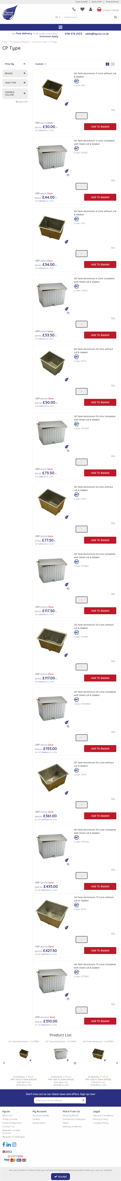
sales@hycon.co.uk (97, 33)
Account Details (41, 1115)
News (66, 1123)
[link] (3, 1144)
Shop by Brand (112, 2)
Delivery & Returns (72, 1126)
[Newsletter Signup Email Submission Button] (83, 1100)
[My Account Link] (90, 9)
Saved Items (39, 1123)
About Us (7, 1115)
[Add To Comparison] (68, 175)
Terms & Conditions (103, 1115)
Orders (36, 1119)
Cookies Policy (100, 1123)
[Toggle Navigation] (60, 27)
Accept (62, 1176)
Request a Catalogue (13, 1136)
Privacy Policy (100, 1119)
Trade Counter (81, 2)
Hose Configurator (12, 1123)
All (56, 17)
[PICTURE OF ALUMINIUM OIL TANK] (52, 156)
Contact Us (8, 1126)
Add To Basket (100, 126)
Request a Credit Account (11, 1132)
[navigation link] (74, 9)
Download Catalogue (74, 1119)
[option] (24, 1063)
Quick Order (97, 2)
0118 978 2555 (73, 33)
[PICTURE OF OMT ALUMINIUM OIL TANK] (52, 88)
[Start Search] (115, 17)
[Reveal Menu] (60, 27)
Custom (39, 64)
